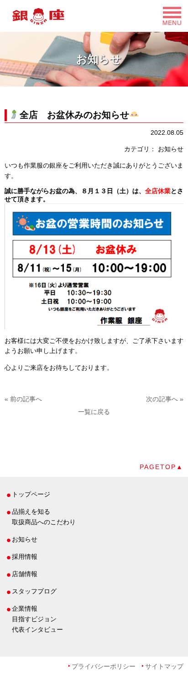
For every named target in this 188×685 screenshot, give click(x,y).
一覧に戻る (94, 411)
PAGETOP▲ (161, 466)
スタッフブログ (34, 591)
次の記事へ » (164, 399)
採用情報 (24, 556)
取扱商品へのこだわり (44, 522)
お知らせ (24, 539)
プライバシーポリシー (104, 666)
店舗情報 (24, 574)
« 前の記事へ (23, 399)
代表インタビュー (37, 629)
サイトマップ (164, 666)
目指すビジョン (34, 619)
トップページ (31, 494)
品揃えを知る (31, 511)
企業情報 (24, 608)
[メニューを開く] (94, 13)
